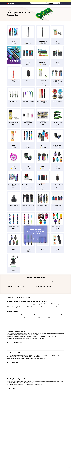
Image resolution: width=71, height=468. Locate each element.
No (33, 238)
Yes (37, 238)
